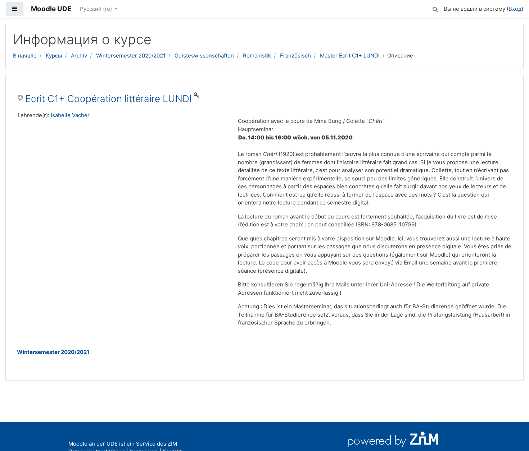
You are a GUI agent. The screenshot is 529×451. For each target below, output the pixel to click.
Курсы (54, 55)
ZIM (172, 443)
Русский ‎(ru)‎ (96, 8)
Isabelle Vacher (70, 115)
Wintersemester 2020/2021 (131, 55)
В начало (25, 55)
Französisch (295, 55)
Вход (514, 8)
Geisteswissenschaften (204, 55)
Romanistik (257, 55)
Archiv (79, 55)
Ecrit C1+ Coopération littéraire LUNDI (108, 98)
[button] (435, 8)
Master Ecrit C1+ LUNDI (350, 55)
